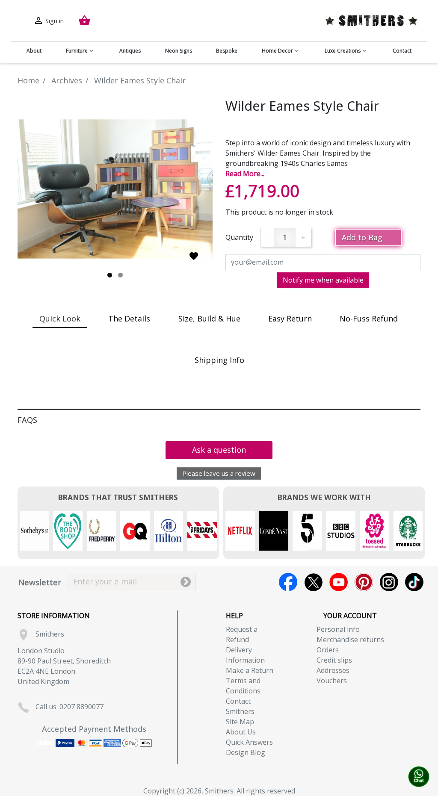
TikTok (414, 582)
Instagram (389, 582)
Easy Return (290, 318)
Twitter (313, 582)
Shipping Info (219, 360)
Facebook (288, 582)
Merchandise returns (350, 639)
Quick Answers (249, 742)
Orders (328, 649)
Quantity (239, 237)
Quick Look (59, 318)
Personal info (338, 629)
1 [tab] (109, 275)
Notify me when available (323, 280)
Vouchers (332, 680)
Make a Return (249, 670)
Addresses (333, 670)
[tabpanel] (115, 188)
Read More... (244, 173)
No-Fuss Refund (369, 318)
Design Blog (245, 752)
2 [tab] (120, 275)
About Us (241, 732)
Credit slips (334, 660)
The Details (129, 318)
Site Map (240, 721)
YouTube (338, 582)
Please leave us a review (218, 473)
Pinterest (364, 582)
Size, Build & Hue (209, 318)
